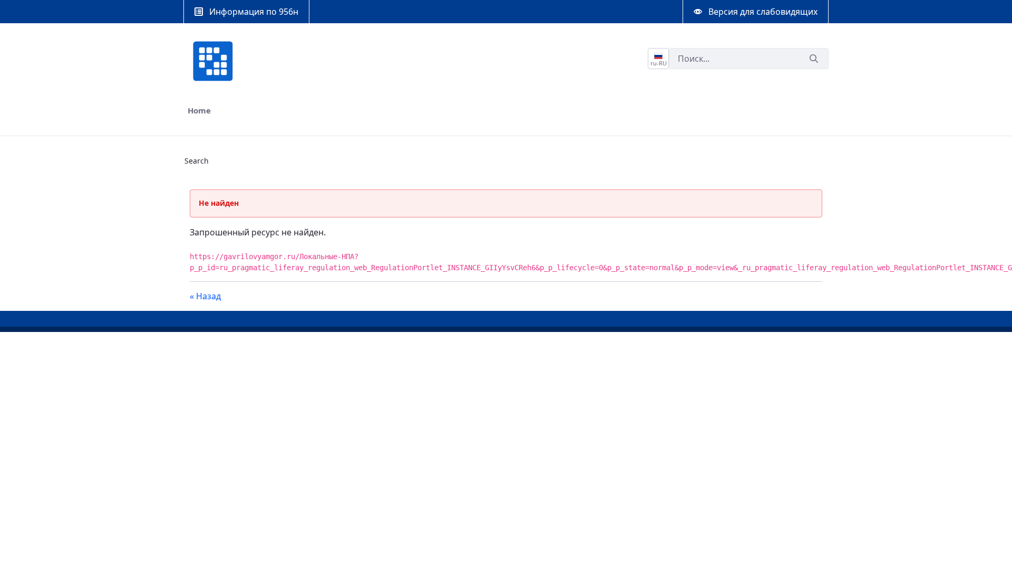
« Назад (205, 296)
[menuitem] (199, 110)
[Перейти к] (215, 61)
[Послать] (813, 58)
